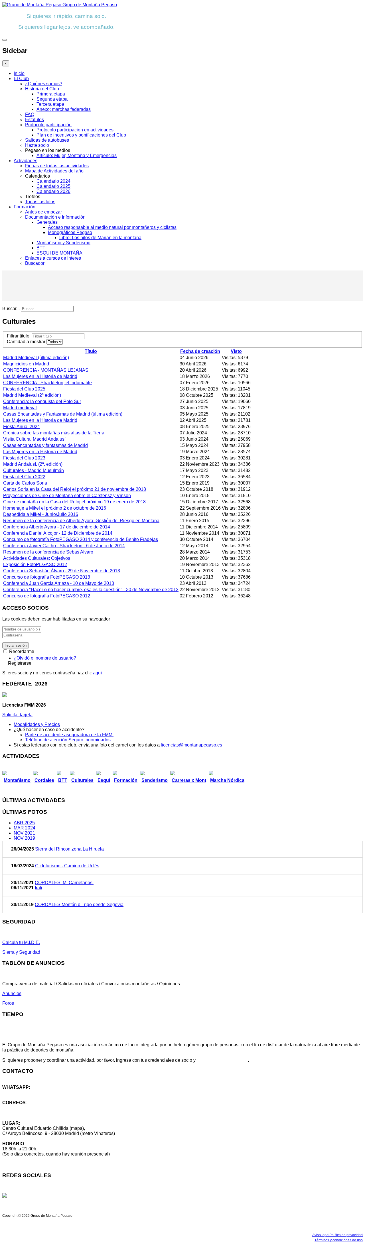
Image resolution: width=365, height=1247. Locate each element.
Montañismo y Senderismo (63, 242)
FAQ (29, 114)
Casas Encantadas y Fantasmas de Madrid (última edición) (62, 414)
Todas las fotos (40, 201)
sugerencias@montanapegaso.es (36, 1112)
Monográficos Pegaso (70, 232)
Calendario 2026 (53, 191)
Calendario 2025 (53, 186)
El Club (21, 78)
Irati (38, 887)
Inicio (19, 73)
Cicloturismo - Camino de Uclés (67, 865)
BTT (40, 247)
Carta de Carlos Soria (25, 483)
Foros (8, 1003)
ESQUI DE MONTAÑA (59, 253)
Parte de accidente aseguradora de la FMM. (69, 734)
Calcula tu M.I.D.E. (21, 942)
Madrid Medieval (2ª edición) (32, 395)
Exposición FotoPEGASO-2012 (35, 564)
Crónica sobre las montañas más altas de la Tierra (53, 432)
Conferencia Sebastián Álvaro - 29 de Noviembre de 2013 (61, 570)
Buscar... (11, 308)
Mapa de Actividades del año (54, 170)
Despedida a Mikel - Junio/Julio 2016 (40, 514)
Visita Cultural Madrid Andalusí (34, 439)
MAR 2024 (24, 827)
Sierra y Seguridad (21, 952)
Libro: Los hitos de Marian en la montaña (100, 237)
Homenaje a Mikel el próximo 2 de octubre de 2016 (54, 508)
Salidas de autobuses (47, 140)
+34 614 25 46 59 (20, 1092)
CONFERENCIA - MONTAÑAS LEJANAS (45, 370)
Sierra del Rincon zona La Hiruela (69, 849)
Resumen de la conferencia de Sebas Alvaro (48, 552)
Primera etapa (50, 93)
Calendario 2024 (53, 181)
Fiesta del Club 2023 (24, 457)
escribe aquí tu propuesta (222, 1060)
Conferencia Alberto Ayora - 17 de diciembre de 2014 (56, 526)
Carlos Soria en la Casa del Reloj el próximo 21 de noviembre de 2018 (74, 489)
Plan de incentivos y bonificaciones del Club (81, 135)
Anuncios (11, 993)
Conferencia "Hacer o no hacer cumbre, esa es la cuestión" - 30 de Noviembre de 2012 (91, 589)
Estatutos (34, 119)
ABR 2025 (24, 822)
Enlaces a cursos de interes (53, 258)
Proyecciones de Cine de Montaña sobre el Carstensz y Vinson (67, 495)
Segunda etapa (52, 99)
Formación (24, 206)
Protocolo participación (48, 124)
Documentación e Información (55, 217)
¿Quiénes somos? (43, 83)
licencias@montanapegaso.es (191, 744)
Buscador (34, 263)
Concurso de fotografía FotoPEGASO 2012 (46, 595)
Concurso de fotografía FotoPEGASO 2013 (46, 577)
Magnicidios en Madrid (26, 363)
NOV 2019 (24, 838)
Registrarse (19, 663)
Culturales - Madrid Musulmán (33, 470)
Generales (47, 222)
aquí (97, 672)
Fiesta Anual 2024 (21, 426)
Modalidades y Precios (37, 724)
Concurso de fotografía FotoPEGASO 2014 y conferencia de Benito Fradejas (80, 539)
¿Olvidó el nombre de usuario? (45, 658)
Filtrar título (19, 335)
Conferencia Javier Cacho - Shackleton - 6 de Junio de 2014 (64, 545)
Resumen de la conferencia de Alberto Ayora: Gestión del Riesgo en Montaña (81, 520)
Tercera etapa (50, 104)
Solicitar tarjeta (17, 714)
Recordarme (21, 651)
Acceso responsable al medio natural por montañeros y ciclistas (112, 227)
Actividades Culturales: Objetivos (36, 558)
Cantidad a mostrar (26, 341)
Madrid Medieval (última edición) (36, 357)
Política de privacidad (346, 1235)
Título (91, 351)
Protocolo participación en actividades (74, 129)
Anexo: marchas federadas (63, 109)
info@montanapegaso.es (27, 1107)
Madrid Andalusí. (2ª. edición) (32, 464)
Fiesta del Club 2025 (24, 388)
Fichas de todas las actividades (57, 165)
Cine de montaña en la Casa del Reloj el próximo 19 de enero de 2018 (74, 501)
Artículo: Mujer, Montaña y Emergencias (76, 155)
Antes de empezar (43, 211)
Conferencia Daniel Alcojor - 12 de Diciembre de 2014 (57, 533)
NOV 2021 (24, 833)
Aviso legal (320, 1235)
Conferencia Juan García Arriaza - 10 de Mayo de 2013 (58, 583)
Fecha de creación (200, 351)
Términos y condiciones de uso (339, 1240)
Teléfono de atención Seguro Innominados (68, 739)
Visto (236, 351)
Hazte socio (37, 145)
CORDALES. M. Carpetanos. (64, 882)
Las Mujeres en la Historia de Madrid (40, 376)
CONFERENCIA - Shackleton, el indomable (47, 382)
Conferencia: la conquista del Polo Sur (42, 401)
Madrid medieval (20, 407)
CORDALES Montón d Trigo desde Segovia (79, 904)
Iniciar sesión (16, 645)
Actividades (25, 160)
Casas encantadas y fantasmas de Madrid (45, 445)
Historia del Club (42, 88)
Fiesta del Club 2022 (24, 476)
